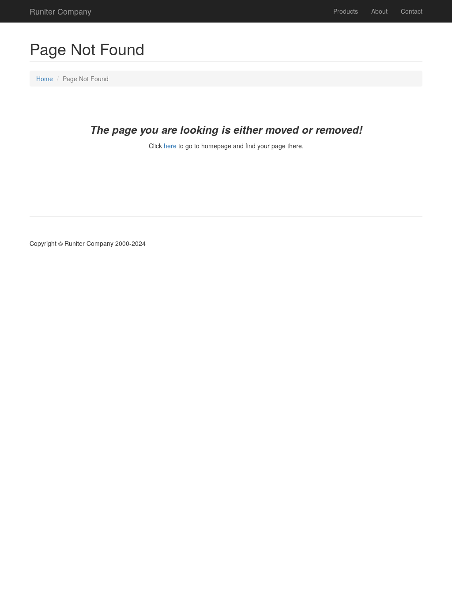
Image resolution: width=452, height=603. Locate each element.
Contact (411, 11)
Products (345, 11)
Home (44, 78)
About (379, 11)
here (170, 145)
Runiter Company (60, 11)
